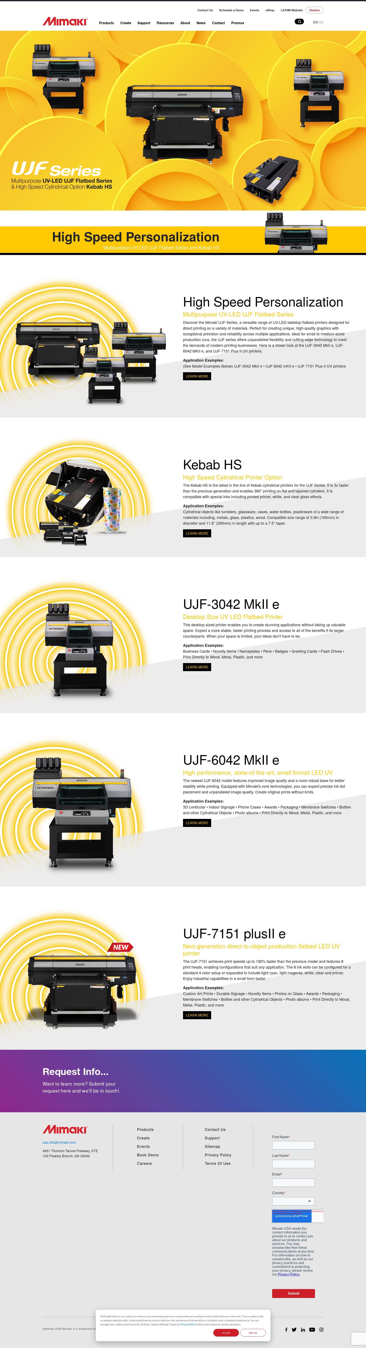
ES (321, 22)
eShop (270, 10)
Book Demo (148, 1154)
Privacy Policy (188, 1324)
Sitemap (212, 1146)
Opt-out (253, 1332)
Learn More (197, 376)
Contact (218, 23)
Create (125, 23)
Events (254, 10)
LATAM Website (292, 10)
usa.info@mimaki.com (59, 1142)
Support (143, 23)
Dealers (314, 10)
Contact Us (205, 10)
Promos (237, 23)
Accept (226, 1332)
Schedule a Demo (231, 10)
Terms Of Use (218, 1163)
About (185, 23)
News (201, 23)
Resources (165, 23)
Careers (144, 1163)
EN (315, 22)
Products (106, 23)
